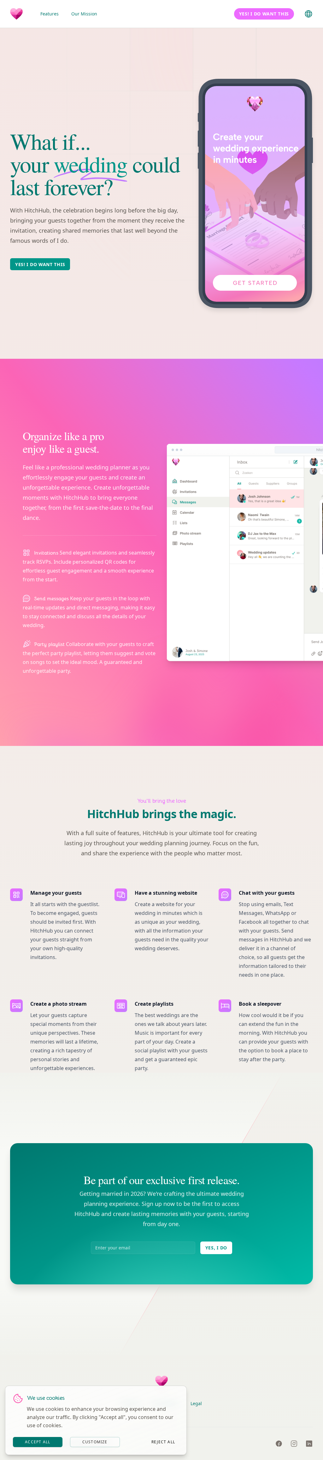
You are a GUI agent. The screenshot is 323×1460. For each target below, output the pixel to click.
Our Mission (84, 14)
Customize (95, 1442)
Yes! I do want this (40, 264)
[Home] (16, 14)
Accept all (37, 1442)
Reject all (163, 1442)
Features (49, 14)
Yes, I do (216, 1248)
